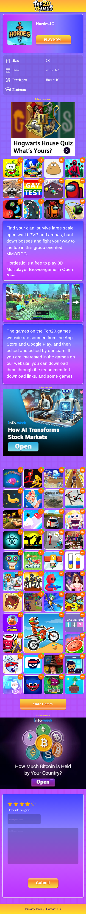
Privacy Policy (34, 909)
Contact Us (53, 909)
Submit (43, 883)
